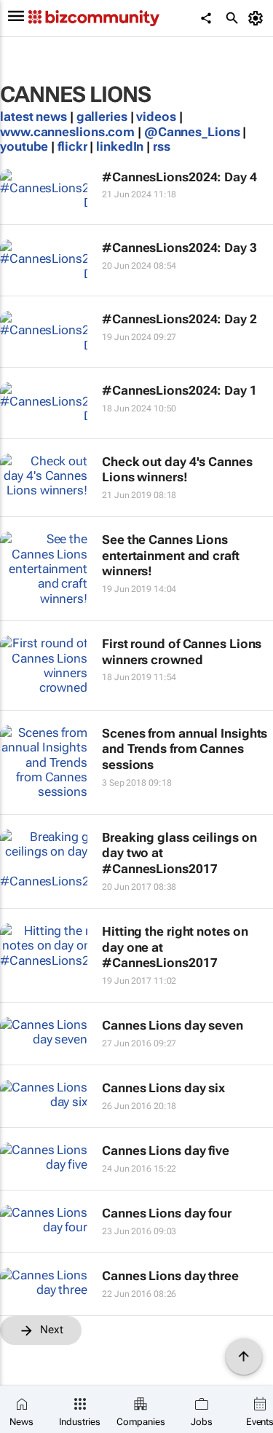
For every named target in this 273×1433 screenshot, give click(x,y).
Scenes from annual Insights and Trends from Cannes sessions (184, 749)
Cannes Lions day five (165, 1150)
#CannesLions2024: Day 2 (179, 319)
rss (161, 146)
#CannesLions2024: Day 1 (179, 390)
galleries (101, 116)
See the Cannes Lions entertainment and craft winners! (171, 555)
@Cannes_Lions (192, 132)
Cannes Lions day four (167, 1213)
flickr (72, 146)
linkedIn (121, 146)
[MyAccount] (258, 18)
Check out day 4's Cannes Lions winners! (177, 469)
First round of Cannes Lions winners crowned (181, 651)
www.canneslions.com (67, 132)
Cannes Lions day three (170, 1275)
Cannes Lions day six (163, 1088)
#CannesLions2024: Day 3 (179, 247)
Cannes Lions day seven (172, 1025)
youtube (24, 146)
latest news (35, 116)
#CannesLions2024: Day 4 (179, 177)
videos (155, 116)
